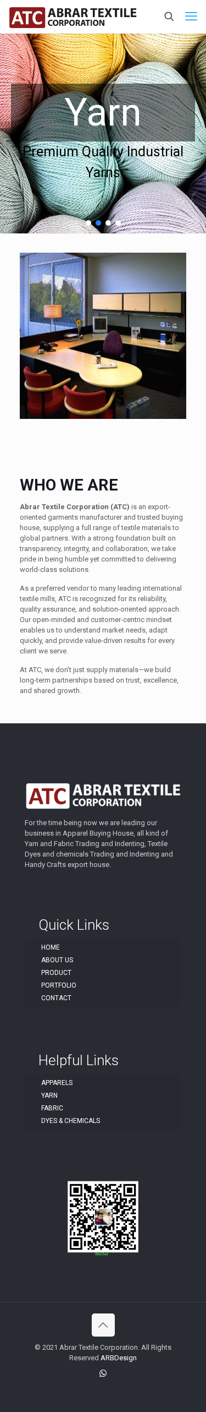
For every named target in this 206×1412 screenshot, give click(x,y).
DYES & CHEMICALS (70, 1121)
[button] (88, 223)
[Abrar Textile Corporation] (72, 16)
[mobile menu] (191, 16)
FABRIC (52, 1108)
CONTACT (56, 998)
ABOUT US (57, 960)
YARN (49, 1095)
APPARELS (57, 1083)
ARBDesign (119, 1358)
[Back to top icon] (103, 1325)
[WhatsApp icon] (103, 1373)
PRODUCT (56, 973)
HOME (50, 947)
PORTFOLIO (58, 985)
